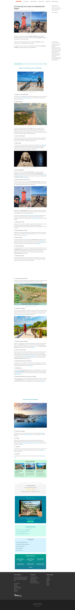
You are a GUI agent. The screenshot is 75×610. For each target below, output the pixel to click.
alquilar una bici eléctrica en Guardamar (32, 215)
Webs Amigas (16, 590)
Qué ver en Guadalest (19, 548)
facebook (48, 578)
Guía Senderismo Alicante (34, 578)
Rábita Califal (44, 145)
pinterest (48, 582)
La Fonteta (37, 146)
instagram (48, 580)
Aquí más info (42, 381)
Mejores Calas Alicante (33, 581)
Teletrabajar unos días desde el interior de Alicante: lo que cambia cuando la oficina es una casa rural (56, 48)
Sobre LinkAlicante (55, 1)
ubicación (43, 242)
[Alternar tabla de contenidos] (45, 64)
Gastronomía (48, 1)
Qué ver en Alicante (33, 1)
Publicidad (15, 584)
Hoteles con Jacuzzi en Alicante (34, 582)
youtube (48, 585)
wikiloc (48, 581)
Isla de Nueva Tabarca (29, 434)
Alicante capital (26, 177)
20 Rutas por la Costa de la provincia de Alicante (40, 471)
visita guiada (20, 314)
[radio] (27, 489)
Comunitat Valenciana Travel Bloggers (20, 579)
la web (37, 281)
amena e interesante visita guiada (25, 97)
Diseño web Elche (37, 606)
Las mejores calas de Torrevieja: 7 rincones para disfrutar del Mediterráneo (56, 45)
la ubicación (42, 240)
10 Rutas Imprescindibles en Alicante (21, 542)
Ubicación (31, 365)
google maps (48, 579)
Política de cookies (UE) (17, 588)
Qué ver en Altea (32, 579)
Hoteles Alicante (41, 1)
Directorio (15, 591)
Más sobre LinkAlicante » (55, 12)
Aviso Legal (15, 585)
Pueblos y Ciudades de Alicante (24, 10)
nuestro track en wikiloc (36, 218)
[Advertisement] (30, 56)
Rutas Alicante (26, 1)
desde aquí (32, 347)
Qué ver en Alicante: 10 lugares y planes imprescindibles (30, 471)
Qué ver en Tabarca (19, 550)
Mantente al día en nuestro (23, 529)
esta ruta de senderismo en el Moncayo (28, 355)
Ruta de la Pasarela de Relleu (20, 546)
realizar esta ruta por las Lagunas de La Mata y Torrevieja (29, 442)
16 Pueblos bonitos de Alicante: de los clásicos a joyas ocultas (19, 471)
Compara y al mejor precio (22, 533)
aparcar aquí (24, 235)
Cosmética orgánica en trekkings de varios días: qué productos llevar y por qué (56, 55)
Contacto (15, 589)
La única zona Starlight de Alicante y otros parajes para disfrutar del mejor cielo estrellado (56, 58)
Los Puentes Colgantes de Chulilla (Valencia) (22, 544)
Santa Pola (43, 433)
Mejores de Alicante (22, 531)
